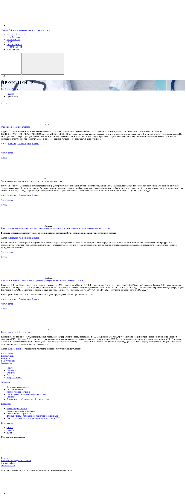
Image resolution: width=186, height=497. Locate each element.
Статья (8, 89)
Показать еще (7, 356)
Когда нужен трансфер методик (15, 332)
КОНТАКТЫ (13, 49)
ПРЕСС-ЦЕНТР (14, 44)
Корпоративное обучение (18, 392)
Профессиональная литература (21, 411)
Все (3, 89)
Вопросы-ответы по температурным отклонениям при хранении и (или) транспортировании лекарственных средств (55, 228)
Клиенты (11, 373)
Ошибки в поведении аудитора (15, 127)
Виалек (35, 143)
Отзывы (10, 375)
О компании (7, 363)
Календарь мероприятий (18, 387)
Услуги (10, 368)
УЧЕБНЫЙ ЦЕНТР (16, 35)
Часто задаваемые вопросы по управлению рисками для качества (31, 181)
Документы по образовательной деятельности (28, 399)
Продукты (6, 404)
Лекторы (16, 37)
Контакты (5, 358)
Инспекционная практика (19, 413)
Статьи (10, 427)
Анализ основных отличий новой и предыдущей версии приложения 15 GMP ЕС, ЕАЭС (42, 280)
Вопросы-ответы (14, 377)
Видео (15, 89)
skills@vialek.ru (8, 361)
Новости (11, 430)
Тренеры (11, 397)
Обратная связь (8, 465)
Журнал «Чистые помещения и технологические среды (32, 416)
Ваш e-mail (6, 458)
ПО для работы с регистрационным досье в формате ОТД (33, 418)
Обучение (5, 382)
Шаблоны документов (17, 408)
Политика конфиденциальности (16, 460)
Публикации (7, 423)
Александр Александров (19, 143)
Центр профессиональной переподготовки (26, 394)
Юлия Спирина (15, 349)
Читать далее (7, 153)
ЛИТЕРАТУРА (13, 39)
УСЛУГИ (11, 42)
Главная (10, 94)
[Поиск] (42, 64)
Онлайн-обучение (15, 389)
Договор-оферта (8, 463)
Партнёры (11, 370)
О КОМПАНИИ (14, 47)
